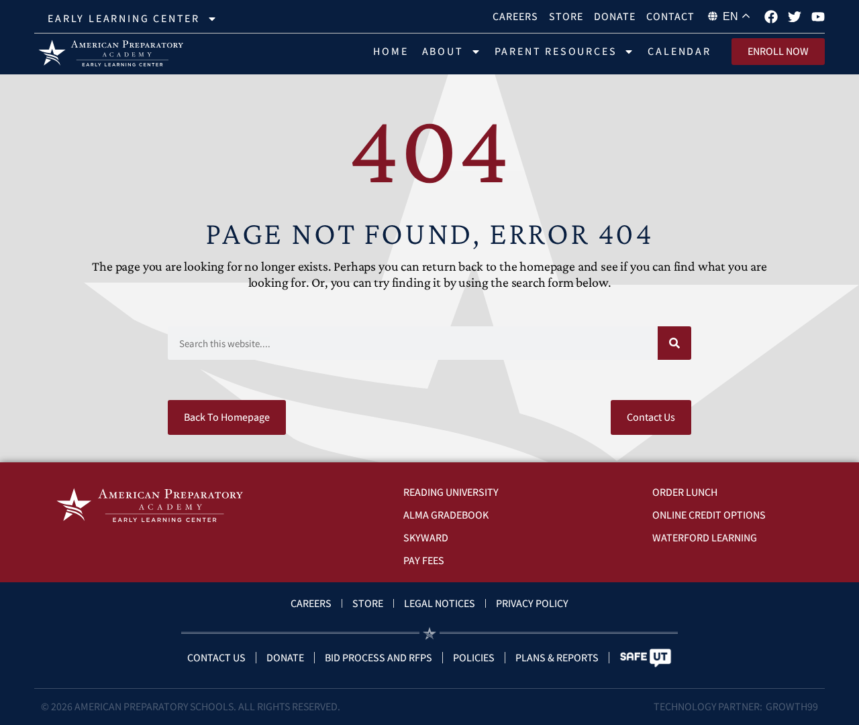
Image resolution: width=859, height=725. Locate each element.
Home (390, 51)
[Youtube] (818, 16)
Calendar (679, 51)
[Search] (674, 343)
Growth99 (792, 707)
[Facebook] (771, 16)
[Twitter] (794, 16)
